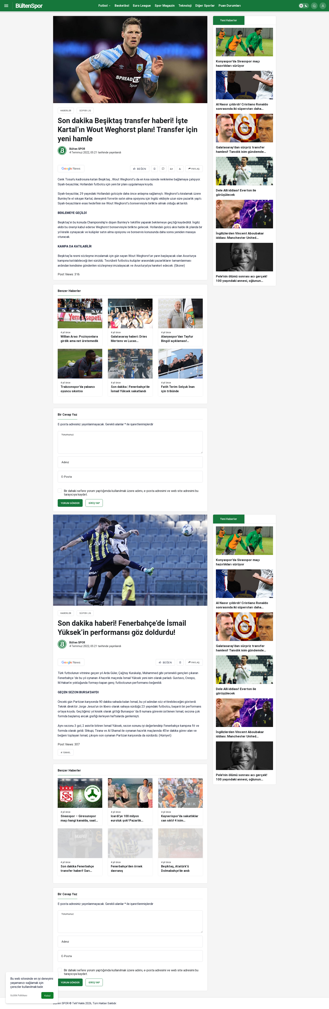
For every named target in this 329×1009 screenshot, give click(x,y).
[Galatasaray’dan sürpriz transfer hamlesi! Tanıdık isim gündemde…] (244, 134)
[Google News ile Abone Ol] (71, 168)
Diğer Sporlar (205, 5)
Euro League (142, 5)
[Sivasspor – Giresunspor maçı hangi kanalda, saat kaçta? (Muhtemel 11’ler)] (80, 802)
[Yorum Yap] (163, 168)
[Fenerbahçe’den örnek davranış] (130, 852)
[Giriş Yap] (322, 5)
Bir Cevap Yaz (67, 414)
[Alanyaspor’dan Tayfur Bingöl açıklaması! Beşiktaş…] (180, 322)
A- (180, 168)
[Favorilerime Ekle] (154, 168)
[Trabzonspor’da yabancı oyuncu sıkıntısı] (80, 372)
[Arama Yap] (314, 5)
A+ (171, 168)
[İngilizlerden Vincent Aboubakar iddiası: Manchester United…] (244, 220)
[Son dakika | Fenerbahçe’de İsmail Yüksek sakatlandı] (130, 372)
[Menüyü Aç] (6, 5)
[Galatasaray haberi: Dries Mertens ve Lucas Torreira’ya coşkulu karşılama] (130, 322)
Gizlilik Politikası (18, 995)
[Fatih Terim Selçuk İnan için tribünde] (180, 372)
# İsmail (65, 752)
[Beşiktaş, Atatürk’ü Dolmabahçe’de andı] (180, 852)
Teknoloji (185, 5)
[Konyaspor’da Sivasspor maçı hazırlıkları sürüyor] (244, 48)
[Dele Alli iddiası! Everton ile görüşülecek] (244, 177)
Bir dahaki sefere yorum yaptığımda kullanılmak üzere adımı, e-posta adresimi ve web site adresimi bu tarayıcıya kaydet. (131, 492)
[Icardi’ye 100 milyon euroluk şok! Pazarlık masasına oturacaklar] (130, 802)
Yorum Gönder (70, 503)
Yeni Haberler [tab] (228, 20)
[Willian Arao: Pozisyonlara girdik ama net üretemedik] (80, 322)
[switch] (304, 5)
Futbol (103, 5)
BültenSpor (28, 5)
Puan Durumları (230, 5)
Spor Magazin (165, 5)
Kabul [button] (47, 995)
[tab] (260, 20)
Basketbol (122, 5)
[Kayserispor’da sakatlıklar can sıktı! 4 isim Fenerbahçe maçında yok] (180, 802)
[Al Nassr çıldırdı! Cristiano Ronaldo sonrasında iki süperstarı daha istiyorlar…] (244, 91)
